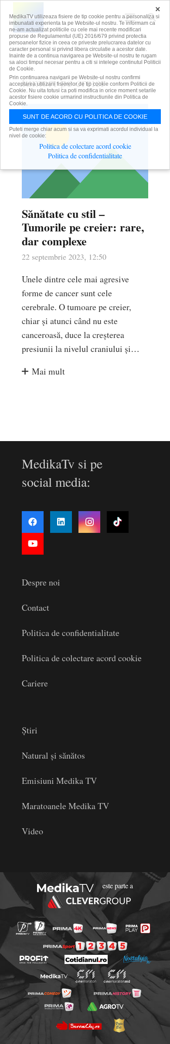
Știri (29, 730)
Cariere (35, 683)
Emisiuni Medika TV (59, 780)
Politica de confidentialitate (70, 633)
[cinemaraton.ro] (86, 976)
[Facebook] (33, 522)
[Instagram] (89, 522)
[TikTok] (118, 522)
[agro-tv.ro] (105, 1006)
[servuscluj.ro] (78, 1025)
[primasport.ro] (85, 945)
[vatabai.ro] (119, 1025)
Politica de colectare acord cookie (82, 658)
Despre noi (41, 582)
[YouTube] (33, 544)
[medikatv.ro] (54, 976)
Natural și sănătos (53, 755)
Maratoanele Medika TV (65, 806)
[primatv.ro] (23, 928)
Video (32, 831)
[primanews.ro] (105, 928)
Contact (35, 607)
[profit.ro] (34, 960)
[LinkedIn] (61, 522)
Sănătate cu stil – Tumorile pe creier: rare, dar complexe (83, 227)
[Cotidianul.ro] (86, 959)
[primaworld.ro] (59, 1006)
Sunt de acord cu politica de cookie (85, 116)
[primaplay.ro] (137, 928)
